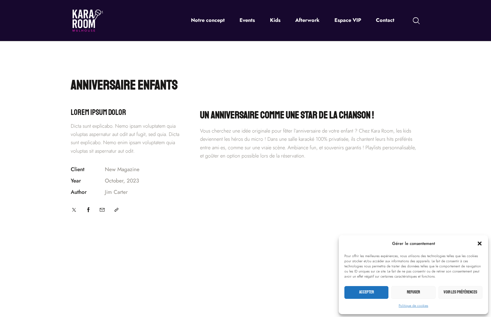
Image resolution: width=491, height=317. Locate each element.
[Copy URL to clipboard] (116, 210)
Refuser (413, 292)
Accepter (366, 292)
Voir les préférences (460, 292)
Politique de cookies (413, 305)
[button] (479, 243)
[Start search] (416, 21)
